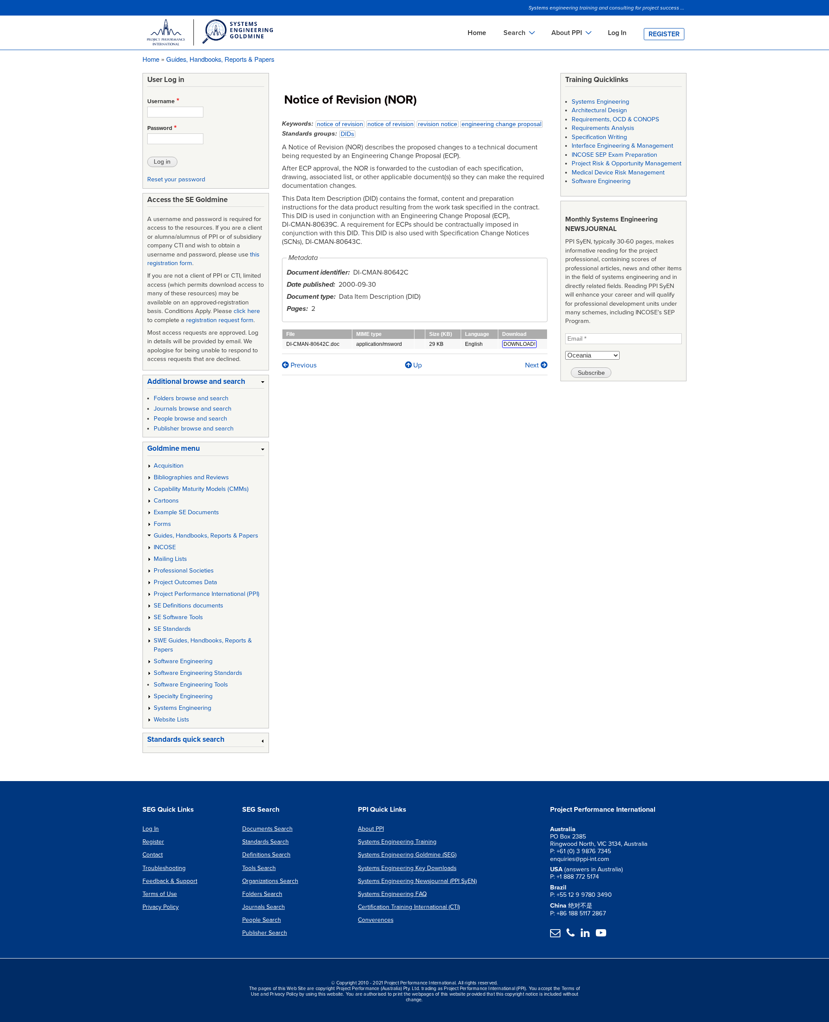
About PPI (371, 828)
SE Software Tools (178, 617)
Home (477, 32)
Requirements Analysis (603, 128)
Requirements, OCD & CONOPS (615, 119)
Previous (302, 365)
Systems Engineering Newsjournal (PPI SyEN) (417, 881)
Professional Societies (184, 570)
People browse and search (190, 418)
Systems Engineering (182, 708)
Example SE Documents (186, 512)
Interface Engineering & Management (622, 145)
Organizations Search (270, 881)
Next (533, 365)
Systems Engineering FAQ (392, 894)
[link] (205, 383)
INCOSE (165, 547)
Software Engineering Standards (198, 673)
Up (417, 365)
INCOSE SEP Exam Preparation (614, 154)
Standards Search (265, 841)
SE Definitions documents (188, 605)
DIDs (347, 134)
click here (247, 311)
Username (161, 101)
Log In (617, 32)
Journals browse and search (192, 408)
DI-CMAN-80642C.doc (312, 344)
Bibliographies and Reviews (191, 477)
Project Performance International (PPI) (206, 594)
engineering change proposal (501, 124)
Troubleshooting (164, 868)
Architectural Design (599, 110)
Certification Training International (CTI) (409, 907)
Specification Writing (599, 137)
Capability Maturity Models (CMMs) (201, 489)
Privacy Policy (160, 907)
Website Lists (171, 719)
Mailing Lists (170, 559)
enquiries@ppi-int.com (579, 859)
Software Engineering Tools (191, 684)
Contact (152, 854)
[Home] (209, 34)
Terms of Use (159, 894)
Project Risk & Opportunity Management (626, 163)
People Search (261, 920)
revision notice (437, 124)
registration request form (219, 320)
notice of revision (340, 124)
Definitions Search (266, 854)
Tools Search (259, 868)
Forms (162, 524)
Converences (375, 920)
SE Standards (172, 629)
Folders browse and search (191, 398)
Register (664, 34)
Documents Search (267, 828)
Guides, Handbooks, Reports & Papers (220, 58)
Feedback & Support (169, 881)
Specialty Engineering (183, 696)
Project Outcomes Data (185, 582)
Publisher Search (264, 933)
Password (159, 128)
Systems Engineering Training (397, 841)
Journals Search (263, 907)
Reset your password (176, 179)
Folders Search (262, 894)
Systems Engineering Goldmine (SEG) (407, 854)
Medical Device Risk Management (618, 172)
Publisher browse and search (194, 428)
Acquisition (169, 465)
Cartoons (166, 500)
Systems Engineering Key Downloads (407, 868)
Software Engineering (183, 661)
